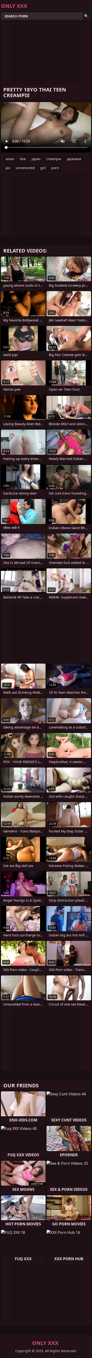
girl (43, 168)
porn (55, 168)
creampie (53, 159)
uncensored (25, 168)
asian (10, 159)
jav (8, 168)
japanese (74, 159)
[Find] (86, 16)
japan (36, 159)
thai (23, 159)
